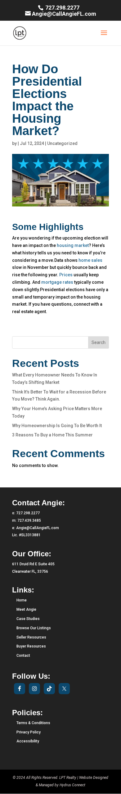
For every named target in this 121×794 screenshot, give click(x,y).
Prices (66, 274)
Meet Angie (26, 609)
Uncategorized (62, 143)
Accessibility (27, 741)
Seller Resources (31, 637)
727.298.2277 (61, 7)
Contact (23, 655)
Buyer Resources (31, 646)
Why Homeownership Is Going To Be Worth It (57, 425)
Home (21, 600)
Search (98, 342)
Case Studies (28, 619)
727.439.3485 (29, 520)
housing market (73, 245)
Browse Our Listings (33, 628)
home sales (90, 260)
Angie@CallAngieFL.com (37, 528)
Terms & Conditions (33, 723)
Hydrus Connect (72, 785)
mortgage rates (57, 282)
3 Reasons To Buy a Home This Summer (52, 434)
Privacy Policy (28, 732)
